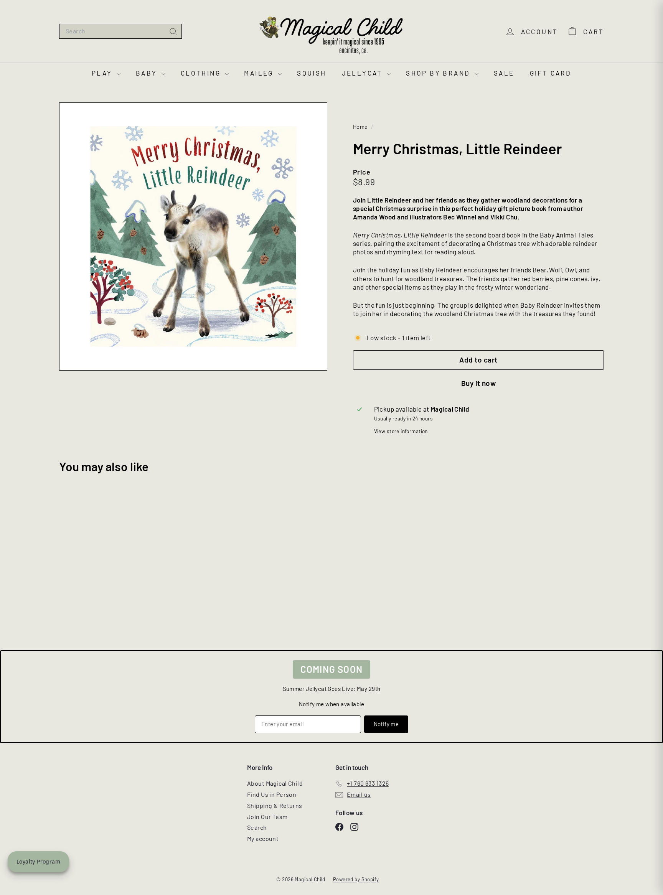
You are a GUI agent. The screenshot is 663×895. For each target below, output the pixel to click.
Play (103, 73)
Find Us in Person (271, 794)
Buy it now (478, 383)
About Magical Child (275, 783)
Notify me (386, 723)
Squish (311, 73)
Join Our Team (267, 816)
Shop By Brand (439, 73)
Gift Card (551, 73)
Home (361, 127)
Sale (504, 73)
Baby (148, 73)
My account (263, 838)
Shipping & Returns (274, 805)
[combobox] (120, 31)
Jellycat (363, 73)
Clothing (202, 73)
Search (257, 827)
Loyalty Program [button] (38, 861)
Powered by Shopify (356, 879)
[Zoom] (193, 236)
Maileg (260, 73)
